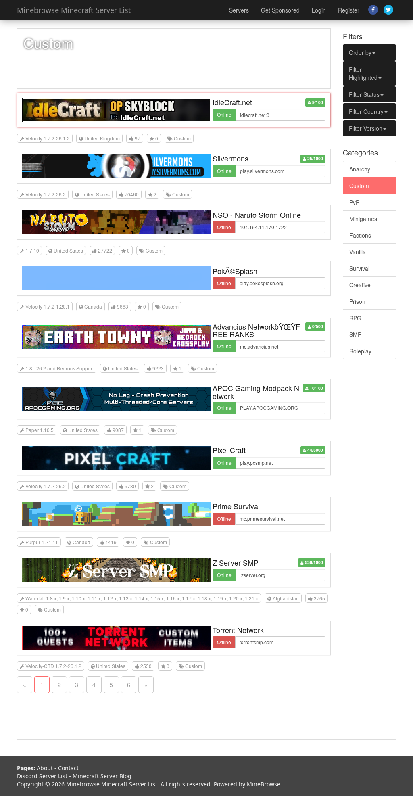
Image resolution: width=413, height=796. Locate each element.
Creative (360, 285)
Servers (239, 10)
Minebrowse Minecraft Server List (74, 10)
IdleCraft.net (232, 102)
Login (319, 10)
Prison (357, 301)
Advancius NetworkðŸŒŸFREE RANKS (256, 330)
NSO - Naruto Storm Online (257, 214)
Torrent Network (238, 630)
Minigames (363, 219)
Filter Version (365, 128)
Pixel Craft (229, 450)
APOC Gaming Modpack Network (256, 391)
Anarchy (359, 169)
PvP (354, 202)
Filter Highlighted (363, 73)
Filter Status (364, 94)
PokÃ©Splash (235, 270)
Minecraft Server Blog (102, 776)
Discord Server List (42, 776)
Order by (360, 52)
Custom (359, 186)
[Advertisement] (369, 489)
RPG (355, 318)
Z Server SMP (236, 562)
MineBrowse (263, 784)
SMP (355, 334)
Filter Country (366, 111)
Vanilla (357, 252)
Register (348, 10)
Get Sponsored (280, 10)
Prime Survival (236, 506)
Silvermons (230, 158)
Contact (68, 768)
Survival (359, 268)
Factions (360, 235)
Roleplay (360, 351)
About (45, 768)
